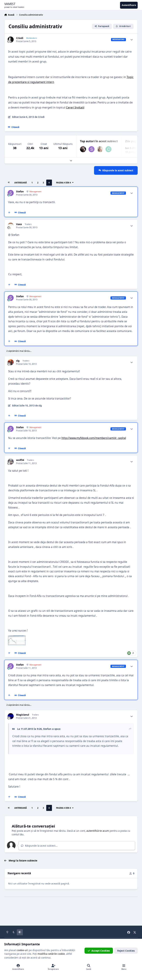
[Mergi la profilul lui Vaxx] (11, 226)
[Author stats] (131, 40)
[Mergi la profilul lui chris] (108, 149)
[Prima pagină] (8, 183)
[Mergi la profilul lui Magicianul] (11, 716)
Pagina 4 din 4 (64, 182)
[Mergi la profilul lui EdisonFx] (83, 149)
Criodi (19, 38)
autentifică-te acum (97, 830)
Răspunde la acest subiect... (40, 845)
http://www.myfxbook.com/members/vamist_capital (93, 438)
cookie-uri (22, 950)
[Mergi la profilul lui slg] (11, 362)
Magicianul (22, 714)
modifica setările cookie (51, 953)
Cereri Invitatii (75, 107)
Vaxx (19, 224)
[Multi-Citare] (9, 212)
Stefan (20, 191)
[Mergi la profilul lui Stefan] (91, 149)
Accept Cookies (100, 950)
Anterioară (20, 182)
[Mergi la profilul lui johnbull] (100, 149)
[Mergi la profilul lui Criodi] (11, 40)
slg (18, 360)
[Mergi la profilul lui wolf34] (11, 461)
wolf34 (20, 460)
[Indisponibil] (16, 638)
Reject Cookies (126, 950)
